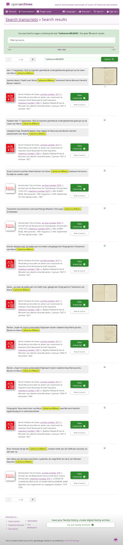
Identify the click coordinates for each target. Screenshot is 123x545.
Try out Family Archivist (79, 524)
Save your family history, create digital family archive (81, 520)
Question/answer (16, 525)
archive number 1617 (50, 94)
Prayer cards (45, 11)
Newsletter (33, 521)
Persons (12, 11)
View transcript (78, 96)
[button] (69, 11)
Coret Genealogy (71, 540)
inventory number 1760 (29, 103)
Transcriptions (27, 11)
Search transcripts (22, 19)
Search (108, 59)
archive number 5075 (51, 185)
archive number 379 (51, 473)
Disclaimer (13, 529)
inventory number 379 (40, 478)
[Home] (115, 540)
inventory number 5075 (39, 191)
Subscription (14, 521)
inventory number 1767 (29, 350)
